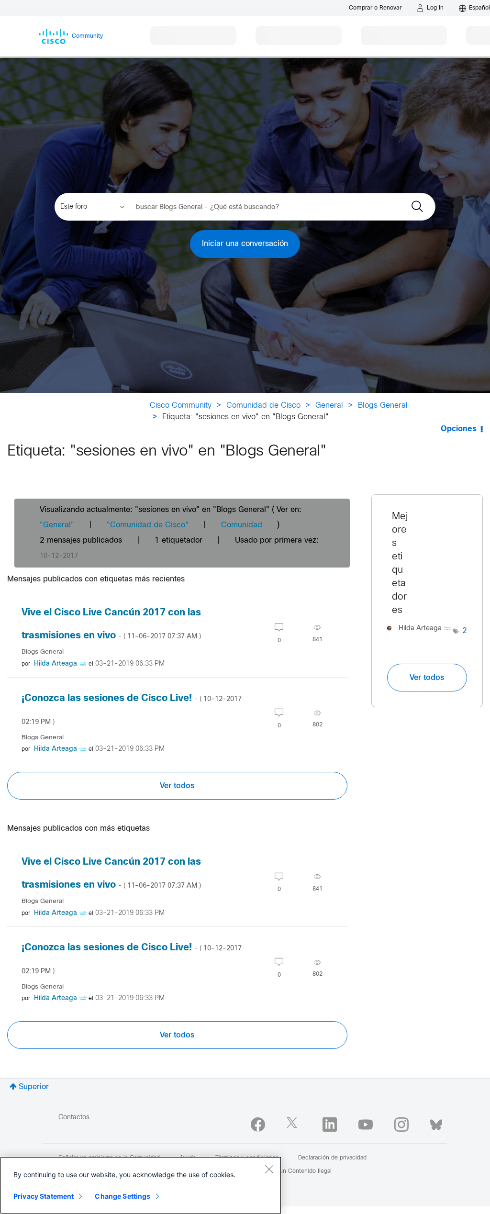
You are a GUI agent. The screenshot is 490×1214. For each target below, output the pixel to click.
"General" (57, 525)
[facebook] (258, 1124)
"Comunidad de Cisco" (148, 525)
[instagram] (401, 1124)
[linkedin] (330, 1124)
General (329, 405)
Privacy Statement (43, 1196)
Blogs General (383, 405)
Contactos (73, 1117)
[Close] (269, 1169)
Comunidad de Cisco (263, 405)
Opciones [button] (459, 429)
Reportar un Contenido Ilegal (293, 1171)
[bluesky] (436, 1123)
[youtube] (365, 1124)
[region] (140, 1185)
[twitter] (294, 1124)
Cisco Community (181, 405)
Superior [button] (34, 1087)
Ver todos (177, 785)
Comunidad (241, 525)
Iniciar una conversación (245, 243)
